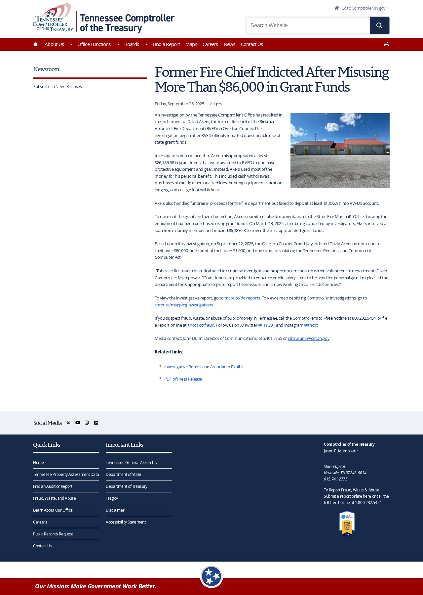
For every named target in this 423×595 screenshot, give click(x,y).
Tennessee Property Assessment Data (66, 474)
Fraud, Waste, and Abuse (54, 498)
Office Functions (93, 44)
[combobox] (308, 25)
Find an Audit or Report (52, 486)
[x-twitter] (68, 423)
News (229, 44)
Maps (191, 44)
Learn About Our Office (53, 510)
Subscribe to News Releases (57, 86)
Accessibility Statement (125, 522)
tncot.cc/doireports (242, 298)
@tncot (311, 325)
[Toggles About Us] (71, 45)
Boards (131, 44)
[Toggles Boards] (146, 45)
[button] (380, 25)
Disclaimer (115, 510)
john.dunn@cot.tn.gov (309, 338)
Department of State (123, 474)
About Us (54, 44)
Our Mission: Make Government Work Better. (96, 586)
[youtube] (78, 423)
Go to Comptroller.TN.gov (362, 8)
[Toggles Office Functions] (118, 45)
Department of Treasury (126, 486)
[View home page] (53, 17)
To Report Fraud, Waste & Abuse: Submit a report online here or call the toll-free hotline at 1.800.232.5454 (356, 496)
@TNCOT (266, 325)
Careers (210, 44)
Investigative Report (183, 367)
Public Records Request (53, 533)
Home (38, 462)
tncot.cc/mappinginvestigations (184, 305)
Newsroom (46, 69)
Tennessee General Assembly (131, 462)
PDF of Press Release (183, 379)
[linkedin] (96, 423)
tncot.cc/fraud (201, 325)
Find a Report (166, 44)
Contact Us (252, 44)
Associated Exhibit (227, 367)
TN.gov (112, 498)
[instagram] (87, 423)
